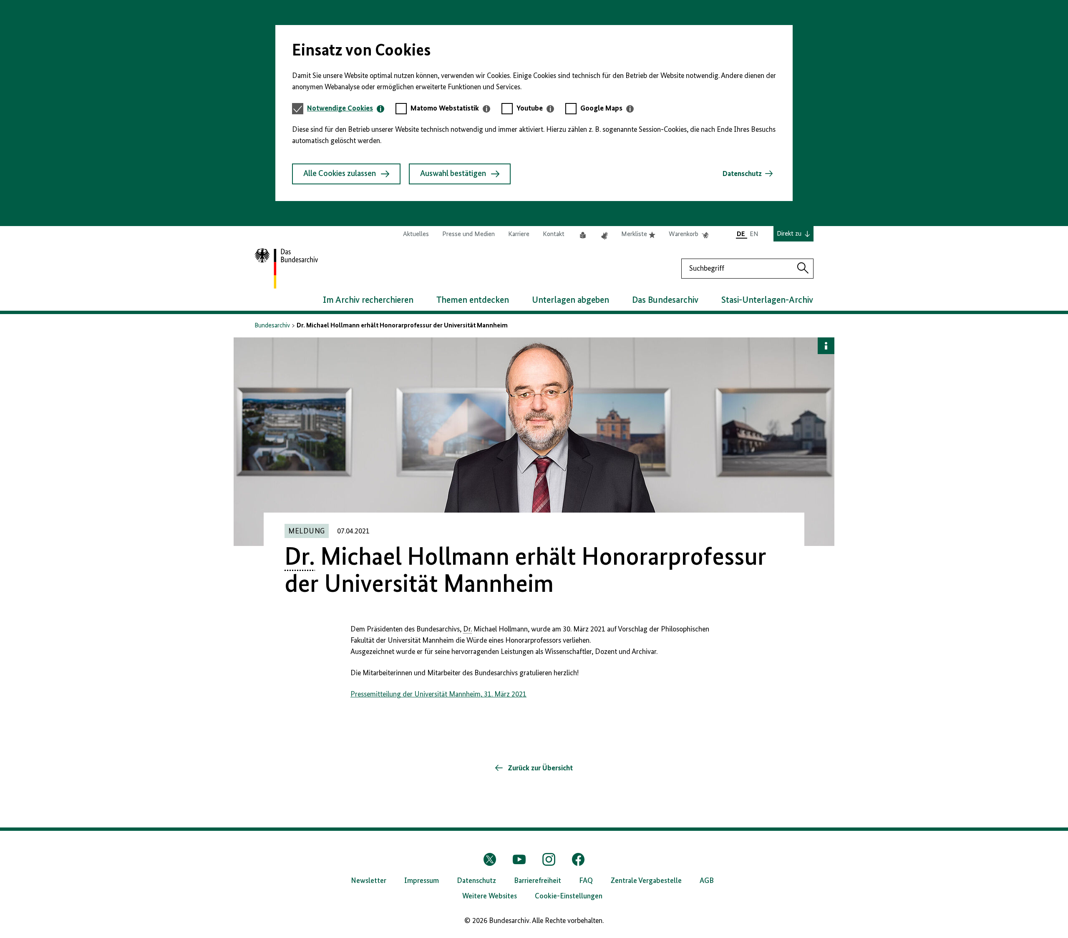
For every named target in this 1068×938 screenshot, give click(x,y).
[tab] (345, 108)
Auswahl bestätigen (453, 174)
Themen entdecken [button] (472, 300)
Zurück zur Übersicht (539, 768)
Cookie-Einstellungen (568, 896)
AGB (707, 881)
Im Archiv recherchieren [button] (368, 300)
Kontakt (553, 234)
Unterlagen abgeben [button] (570, 300)
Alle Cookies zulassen (339, 174)
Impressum (421, 881)
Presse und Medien (468, 234)
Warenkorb (688, 235)
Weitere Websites (489, 896)
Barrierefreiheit (537, 881)
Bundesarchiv (272, 325)
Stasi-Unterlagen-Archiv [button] (767, 300)
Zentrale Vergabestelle (646, 881)
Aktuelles (416, 234)
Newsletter (368, 881)
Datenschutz (742, 174)
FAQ (586, 881)
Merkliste (638, 235)
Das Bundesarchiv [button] (665, 300)
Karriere (518, 234)
